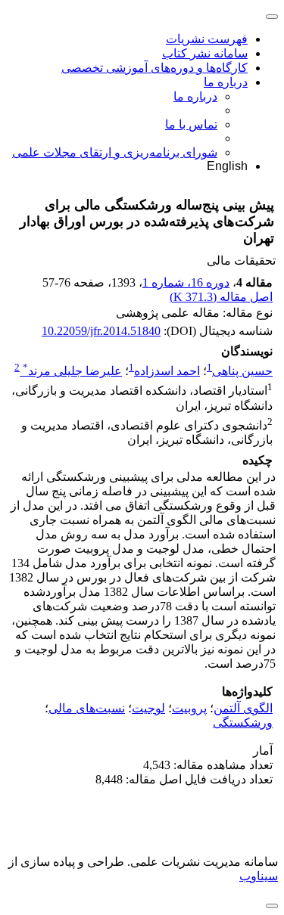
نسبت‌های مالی (86, 708)
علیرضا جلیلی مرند (72, 370)
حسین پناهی (242, 370)
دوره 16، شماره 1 (185, 282)
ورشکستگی (243, 722)
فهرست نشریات (207, 39)
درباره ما (226, 82)
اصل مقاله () (221, 296)
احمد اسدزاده (167, 370)
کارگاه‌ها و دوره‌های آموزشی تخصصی (154, 67)
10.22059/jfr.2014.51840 (101, 330)
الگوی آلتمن (243, 708)
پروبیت (189, 708)
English (227, 166)
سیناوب (258, 876)
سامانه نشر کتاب (205, 53)
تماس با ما (191, 124)
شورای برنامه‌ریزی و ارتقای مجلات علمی (114, 152)
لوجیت (148, 708)
